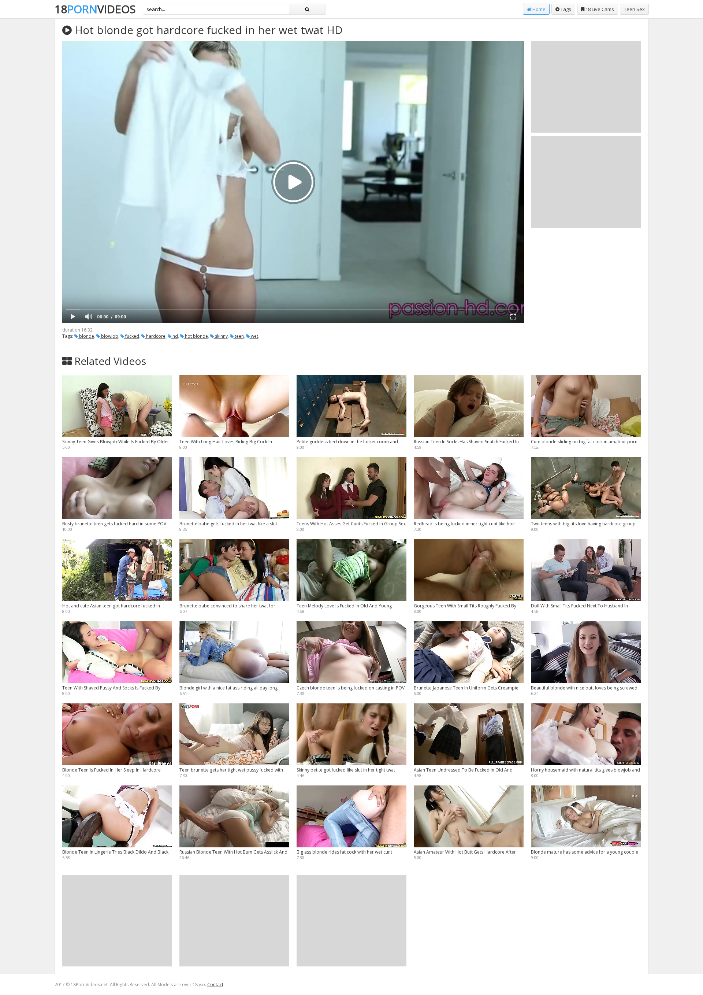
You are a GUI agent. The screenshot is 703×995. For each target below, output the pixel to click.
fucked (131, 336)
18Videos (95, 8)
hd (174, 336)
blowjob (109, 336)
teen (239, 336)
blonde (86, 336)
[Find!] (307, 9)
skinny (221, 336)
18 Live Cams (599, 9)
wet (254, 336)
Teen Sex (634, 9)
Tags (565, 9)
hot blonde (196, 336)
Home (538, 9)
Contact (215, 984)
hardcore (155, 336)
